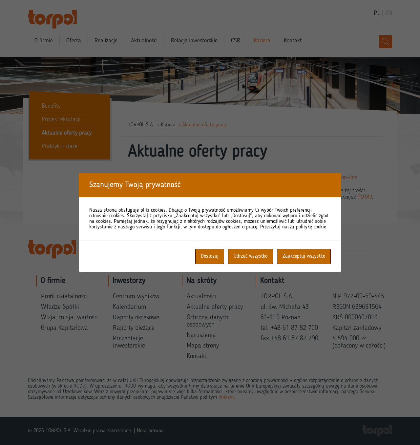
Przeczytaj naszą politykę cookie (293, 227)
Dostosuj (210, 256)
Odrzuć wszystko (250, 256)
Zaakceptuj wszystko (304, 256)
